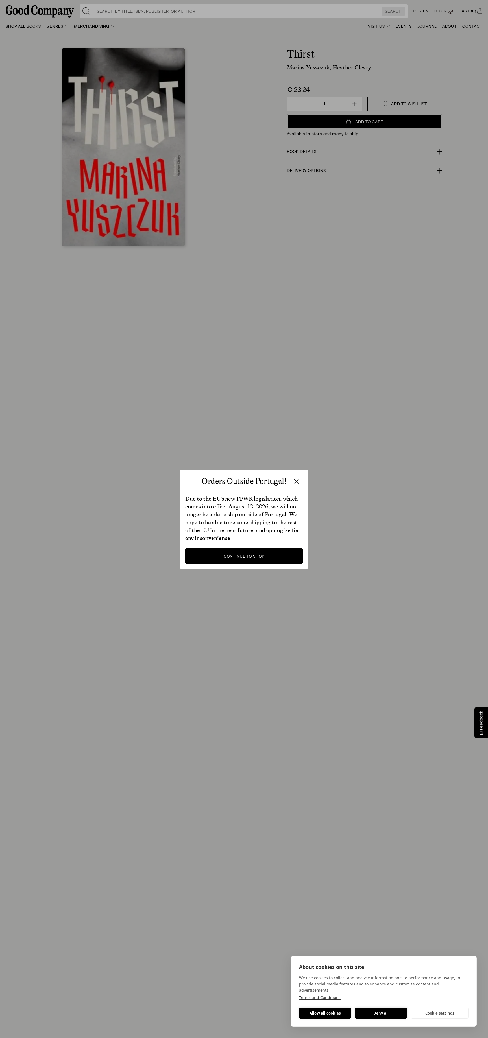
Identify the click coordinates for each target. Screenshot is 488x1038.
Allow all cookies (325, 1013)
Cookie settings (439, 1013)
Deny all (381, 1013)
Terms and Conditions (320, 997)
